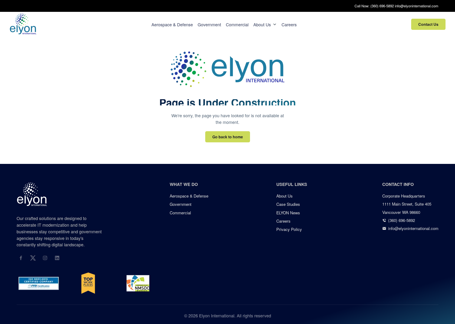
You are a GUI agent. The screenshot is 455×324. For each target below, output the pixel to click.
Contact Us (428, 24)
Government (209, 24)
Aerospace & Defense (172, 24)
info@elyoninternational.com (416, 5)
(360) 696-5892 (382, 5)
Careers (289, 24)
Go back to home (227, 137)
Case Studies (288, 204)
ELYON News (288, 213)
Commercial (237, 24)
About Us (262, 24)
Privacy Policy (289, 229)
